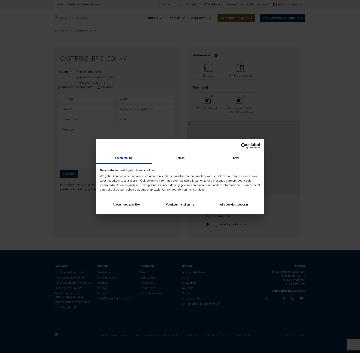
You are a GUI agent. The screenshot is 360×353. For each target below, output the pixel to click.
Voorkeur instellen (178, 204)
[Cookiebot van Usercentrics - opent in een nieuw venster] (243, 146)
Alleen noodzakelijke (126, 204)
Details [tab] (180, 157)
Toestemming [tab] (124, 157)
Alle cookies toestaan (234, 204)
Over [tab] (236, 157)
